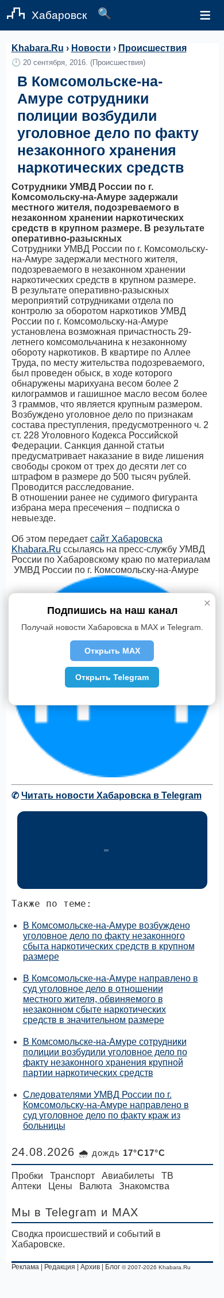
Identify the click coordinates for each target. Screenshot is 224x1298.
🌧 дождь (122, 1153)
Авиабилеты (128, 1176)
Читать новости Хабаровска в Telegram (111, 795)
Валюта (95, 1186)
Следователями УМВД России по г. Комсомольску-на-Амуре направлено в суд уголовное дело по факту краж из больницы (106, 1110)
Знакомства (144, 1186)
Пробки (27, 1176)
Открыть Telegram (112, 677)
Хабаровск (59, 15)
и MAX (119, 1212)
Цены (60, 1186)
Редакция (59, 1267)
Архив (90, 1267)
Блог (112, 1267)
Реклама (25, 1267)
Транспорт (72, 1176)
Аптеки (26, 1186)
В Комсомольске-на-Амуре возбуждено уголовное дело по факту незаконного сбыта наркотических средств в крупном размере (109, 941)
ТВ (167, 1176)
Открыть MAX (112, 650)
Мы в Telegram (54, 1212)
